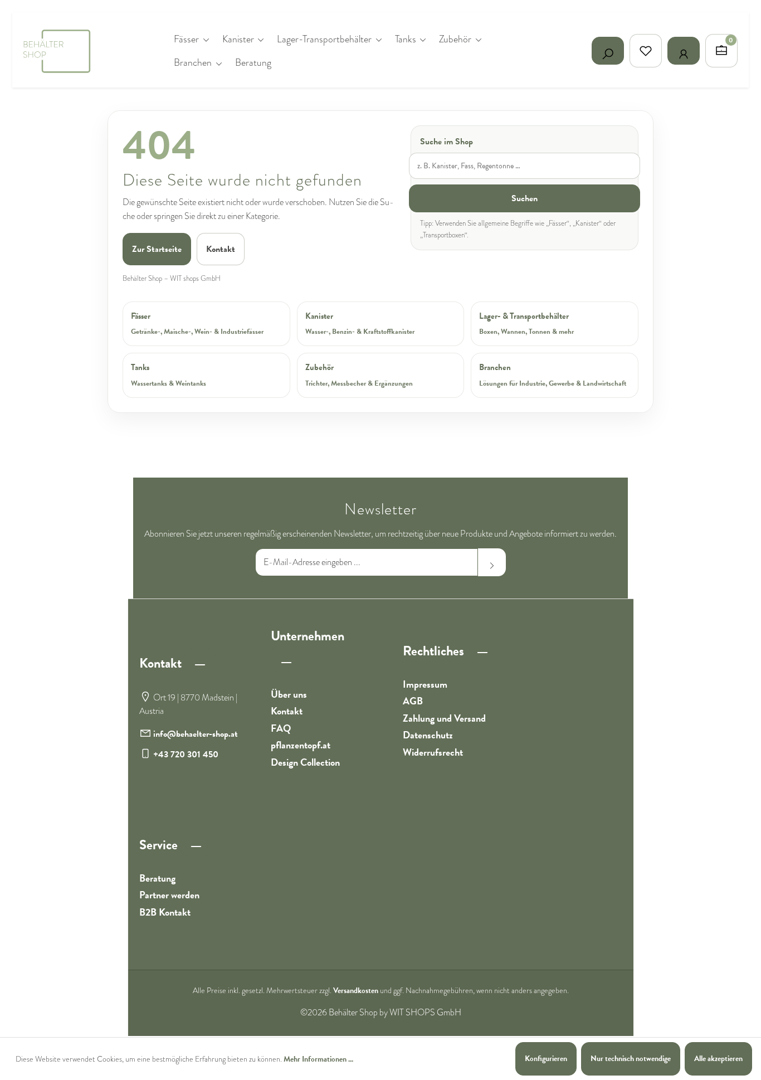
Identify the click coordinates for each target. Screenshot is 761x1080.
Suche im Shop (446, 141)
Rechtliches (435, 651)
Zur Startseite (157, 249)
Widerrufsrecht (433, 752)
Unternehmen (307, 636)
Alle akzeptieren (718, 1058)
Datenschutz (428, 734)
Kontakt (220, 249)
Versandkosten (355, 990)
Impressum (425, 684)
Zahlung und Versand (444, 718)
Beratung (157, 878)
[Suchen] (608, 51)
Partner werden (169, 894)
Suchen (524, 198)
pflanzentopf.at (300, 744)
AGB (413, 700)
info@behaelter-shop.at (195, 734)
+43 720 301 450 (185, 754)
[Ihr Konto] (683, 51)
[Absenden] (492, 562)
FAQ (281, 728)
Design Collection (305, 762)
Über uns (289, 694)
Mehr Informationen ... (318, 1059)
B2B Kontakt (165, 912)
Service (160, 845)
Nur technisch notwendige (631, 1058)
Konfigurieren (546, 1058)
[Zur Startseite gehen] (79, 50)
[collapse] (200, 661)
